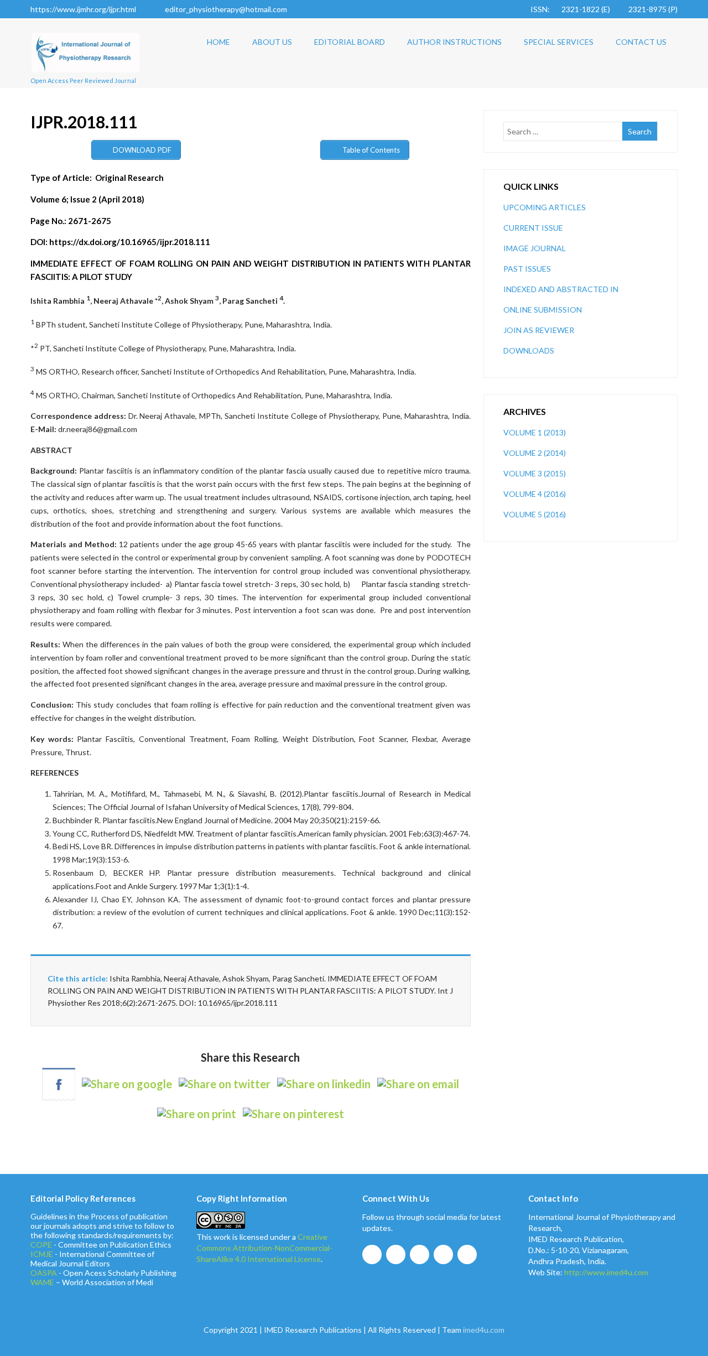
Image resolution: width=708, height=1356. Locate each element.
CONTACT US (641, 41)
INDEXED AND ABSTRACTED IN (560, 289)
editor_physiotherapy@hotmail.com (226, 9)
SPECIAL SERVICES (559, 41)
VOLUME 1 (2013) (534, 432)
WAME (42, 1282)
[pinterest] (467, 1254)
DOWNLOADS (528, 350)
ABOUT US (272, 41)
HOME (218, 41)
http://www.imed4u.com (606, 1272)
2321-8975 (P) (653, 9)
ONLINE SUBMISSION (542, 309)
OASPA (43, 1272)
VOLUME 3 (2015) (534, 473)
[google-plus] (419, 1254)
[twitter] (395, 1254)
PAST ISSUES (527, 268)
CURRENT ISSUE (533, 227)
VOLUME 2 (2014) (534, 453)
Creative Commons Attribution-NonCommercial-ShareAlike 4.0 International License (264, 1248)
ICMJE (41, 1254)
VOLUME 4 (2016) (534, 493)
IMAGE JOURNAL (534, 248)
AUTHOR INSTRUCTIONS (454, 41)
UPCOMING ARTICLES (544, 207)
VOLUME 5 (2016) (534, 514)
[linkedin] (443, 1254)
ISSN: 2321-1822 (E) (570, 9)
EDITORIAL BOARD (349, 41)
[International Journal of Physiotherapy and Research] (85, 76)
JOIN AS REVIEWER (538, 330)
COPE (41, 1244)
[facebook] (372, 1254)
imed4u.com (483, 1329)
